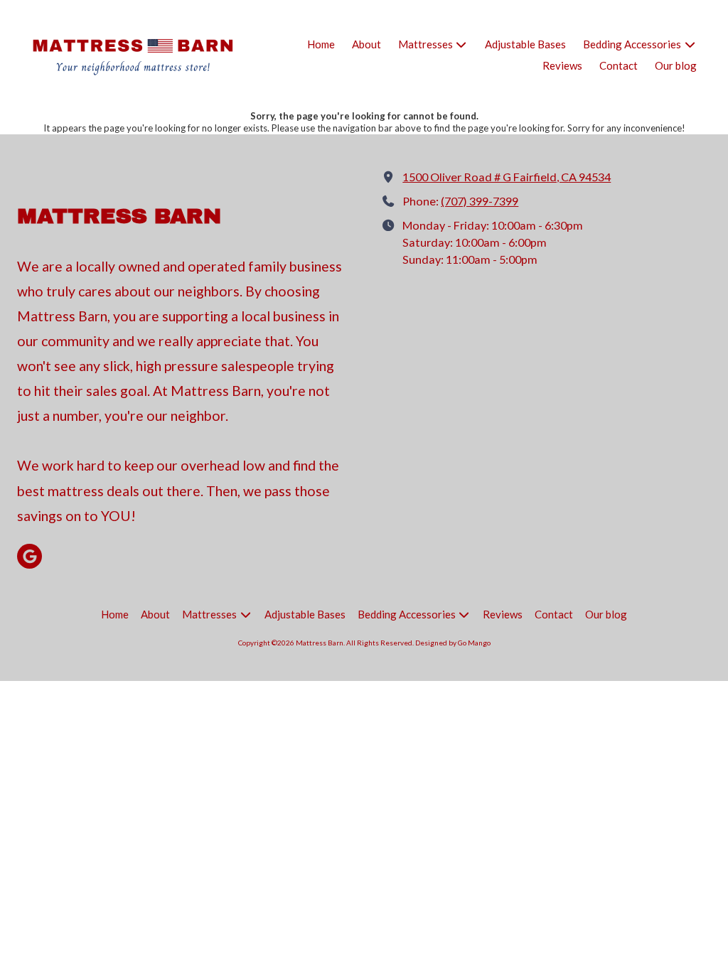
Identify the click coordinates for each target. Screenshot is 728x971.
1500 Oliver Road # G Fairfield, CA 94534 (506, 176)
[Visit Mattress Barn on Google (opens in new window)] (29, 556)
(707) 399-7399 (479, 201)
